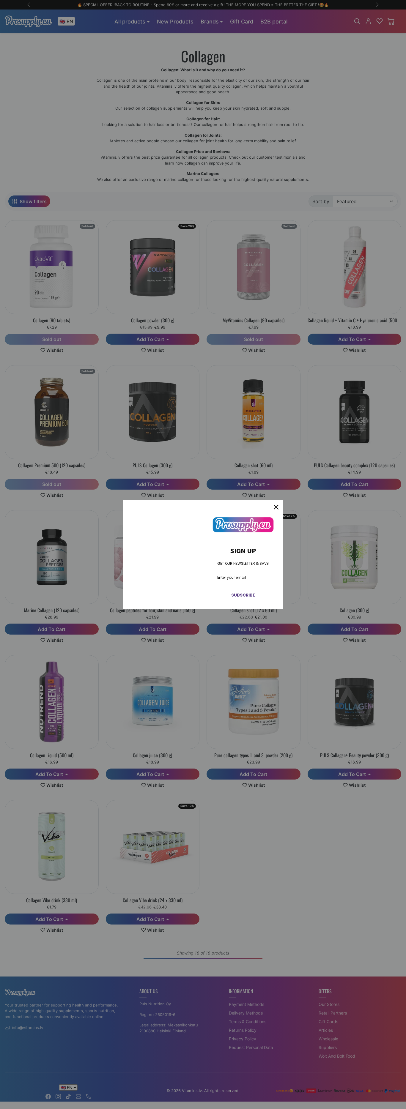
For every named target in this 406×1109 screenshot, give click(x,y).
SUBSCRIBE (243, 595)
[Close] (276, 507)
